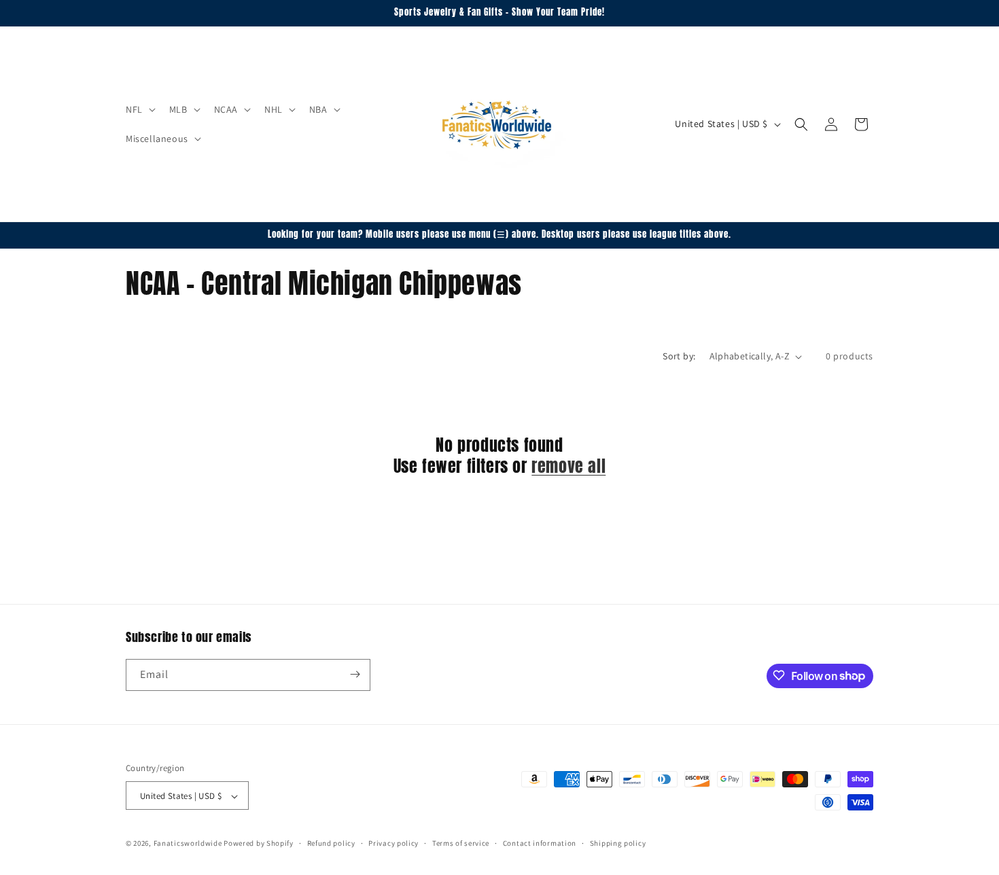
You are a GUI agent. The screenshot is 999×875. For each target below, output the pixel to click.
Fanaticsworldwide (188, 844)
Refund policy (331, 843)
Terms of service (460, 843)
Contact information (539, 843)
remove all (568, 467)
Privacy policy (393, 843)
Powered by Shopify (259, 844)
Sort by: (679, 356)
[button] (139, 109)
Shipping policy (618, 843)
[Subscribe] (355, 674)
